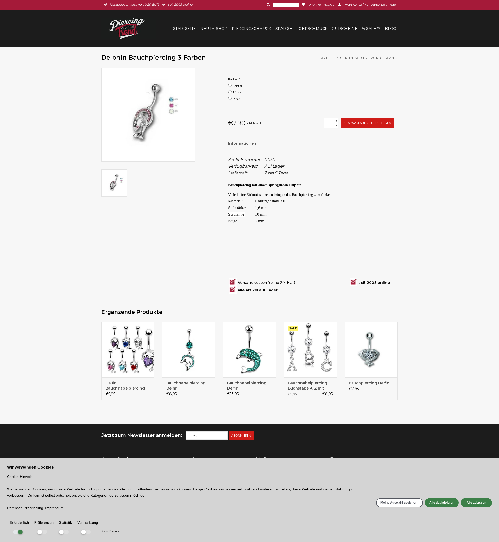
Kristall (238, 86)
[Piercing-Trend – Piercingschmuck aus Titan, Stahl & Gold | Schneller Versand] (130, 28)
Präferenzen (44, 523)
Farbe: (234, 79)
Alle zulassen (476, 503)
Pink (236, 99)
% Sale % (371, 28)
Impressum (54, 508)
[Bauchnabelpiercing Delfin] (188, 349)
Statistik (65, 523)
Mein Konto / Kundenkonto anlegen (371, 5)
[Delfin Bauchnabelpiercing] (127, 349)
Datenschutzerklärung (25, 508)
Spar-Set (284, 28)
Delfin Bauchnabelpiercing (125, 386)
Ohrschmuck (313, 28)
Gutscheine (344, 28)
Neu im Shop (213, 28)
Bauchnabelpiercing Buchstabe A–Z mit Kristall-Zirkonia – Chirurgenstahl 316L (307, 386)
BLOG (390, 28)
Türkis (237, 92)
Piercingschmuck (251, 28)
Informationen (242, 143)
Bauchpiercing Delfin (369, 383)
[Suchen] (267, 5)
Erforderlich (19, 523)
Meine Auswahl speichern (399, 503)
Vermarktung (87, 523)
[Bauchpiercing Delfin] (371, 349)
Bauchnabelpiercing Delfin (186, 386)
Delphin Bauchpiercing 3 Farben (368, 58)
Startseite (184, 28)
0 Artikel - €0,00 (322, 5)
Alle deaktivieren (441, 503)
